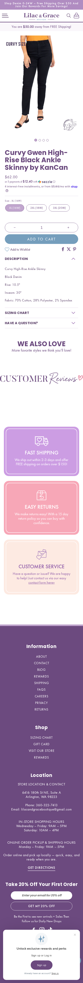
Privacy (41, 703)
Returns (41, 709)
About (41, 656)
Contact (41, 663)
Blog (41, 669)
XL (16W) (14, 208)
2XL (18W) (36, 208)
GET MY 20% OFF (41, 906)
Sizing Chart (41, 737)
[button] (5, 16)
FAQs (41, 689)
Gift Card (41, 744)
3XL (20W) (59, 208)
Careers (41, 696)
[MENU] (5, 16)
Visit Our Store (41, 751)
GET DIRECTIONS (41, 867)
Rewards (41, 676)
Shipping (41, 683)
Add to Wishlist (20, 249)
